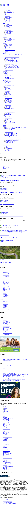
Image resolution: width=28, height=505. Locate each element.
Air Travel (7, 24)
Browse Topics (8, 463)
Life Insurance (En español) (11, 60)
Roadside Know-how (9, 12)
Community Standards (9, 466)
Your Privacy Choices (7, 501)
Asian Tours (5, 321)
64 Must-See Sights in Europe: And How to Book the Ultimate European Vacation (14, 377)
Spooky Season (6, 295)
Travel (4, 23)
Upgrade (7, 77)
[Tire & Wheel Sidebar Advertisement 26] (9, 225)
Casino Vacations (8, 25)
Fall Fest (4, 284)
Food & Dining (8, 44)
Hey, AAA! (5, 71)
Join (6, 73)
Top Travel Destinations (10, 55)
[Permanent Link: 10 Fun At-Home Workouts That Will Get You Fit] (3, 188)
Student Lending (8, 17)
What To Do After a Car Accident (12, 57)
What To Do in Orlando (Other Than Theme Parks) (15, 54)
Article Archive (8, 462)
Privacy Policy (6, 499)
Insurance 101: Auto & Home (11, 65)
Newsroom (5, 467)
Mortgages (7, 18)
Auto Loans (7, 16)
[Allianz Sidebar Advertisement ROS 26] (10, 351)
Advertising (5, 468)
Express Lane (5, 283)
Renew (6, 74)
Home (6, 46)
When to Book (6, 334)
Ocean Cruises (8, 32)
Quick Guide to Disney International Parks (9, 180)
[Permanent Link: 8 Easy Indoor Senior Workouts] (4, 200)
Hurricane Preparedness (10, 68)
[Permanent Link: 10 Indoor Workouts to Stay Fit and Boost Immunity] (4, 212)
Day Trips (7, 26)
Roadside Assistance (9, 78)
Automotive (5, 7)
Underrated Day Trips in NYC (11, 61)
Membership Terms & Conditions (9, 503)
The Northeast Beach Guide (11, 63)
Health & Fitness (8, 45)
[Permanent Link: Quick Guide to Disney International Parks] (14, 176)
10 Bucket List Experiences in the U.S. (8, 237)
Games (6, 51)
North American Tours (9, 31)
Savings (6, 14)
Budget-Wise (8, 21)
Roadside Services (6, 429)
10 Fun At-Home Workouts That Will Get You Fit (11, 192)
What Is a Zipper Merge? (5, 262)
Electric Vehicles (8, 11)
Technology (7, 47)
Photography (5, 294)
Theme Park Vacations (9, 36)
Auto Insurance (8, 38)
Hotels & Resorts (8, 28)
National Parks (8, 30)
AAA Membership (6, 72)
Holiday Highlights (6, 289)
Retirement (7, 20)
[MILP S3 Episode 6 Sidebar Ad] (10, 397)
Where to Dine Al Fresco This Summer (8, 244)
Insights (4, 291)
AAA (4, 281)
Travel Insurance (8, 41)
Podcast (4, 52)
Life (3, 414)
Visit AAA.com (3, 162)
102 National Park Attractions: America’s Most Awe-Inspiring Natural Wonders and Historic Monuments (15, 375)
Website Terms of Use (7, 502)
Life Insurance (8, 40)
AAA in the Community (10, 50)
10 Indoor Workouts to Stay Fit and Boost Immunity (11, 216)
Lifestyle (4, 43)
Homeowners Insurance (10, 39)
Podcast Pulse (8, 48)
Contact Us (5, 465)
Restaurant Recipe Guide (8, 365)
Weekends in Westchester (10, 58)
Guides (4, 53)
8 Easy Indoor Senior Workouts (7, 204)
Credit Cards (7, 19)
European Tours (8, 27)
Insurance (5, 37)
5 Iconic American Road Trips (9, 373)
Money (4, 13)
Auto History (8, 10)
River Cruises (8, 33)
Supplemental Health (7, 309)
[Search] (0, 153)
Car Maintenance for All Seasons (12, 67)
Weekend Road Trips (9, 64)
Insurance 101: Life (9, 59)
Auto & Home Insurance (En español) (13, 66)
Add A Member (8, 75)
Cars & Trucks (8, 9)
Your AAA (5, 460)
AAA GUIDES (6, 469)
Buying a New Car (9, 70)
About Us (5, 461)
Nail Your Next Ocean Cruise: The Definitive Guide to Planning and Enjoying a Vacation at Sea (14, 380)
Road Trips (7, 34)
